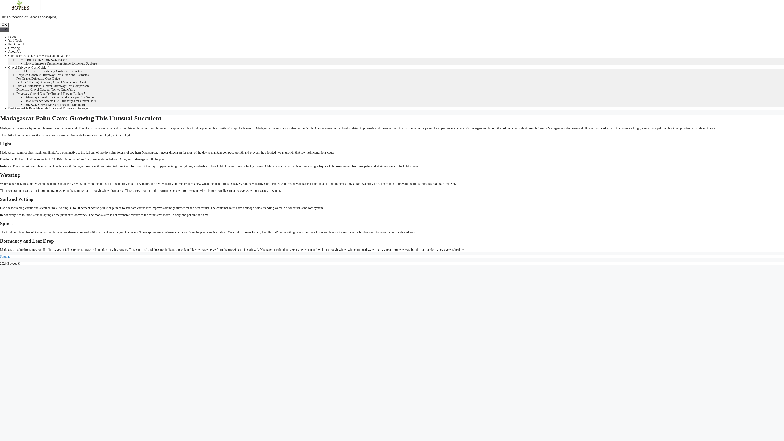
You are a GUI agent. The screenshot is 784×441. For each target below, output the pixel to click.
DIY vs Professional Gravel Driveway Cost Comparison (52, 86)
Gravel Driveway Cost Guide (27, 67)
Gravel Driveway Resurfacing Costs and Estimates (49, 71)
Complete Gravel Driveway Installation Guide (38, 55)
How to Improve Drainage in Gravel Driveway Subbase (60, 63)
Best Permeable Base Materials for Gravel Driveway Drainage (48, 108)
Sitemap (5, 256)
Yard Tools (15, 40)
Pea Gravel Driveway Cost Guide (38, 78)
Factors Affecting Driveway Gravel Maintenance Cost (51, 82)
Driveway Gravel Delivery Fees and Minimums (55, 104)
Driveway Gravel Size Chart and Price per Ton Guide (59, 97)
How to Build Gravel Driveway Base (40, 59)
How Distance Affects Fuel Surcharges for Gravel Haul (60, 101)
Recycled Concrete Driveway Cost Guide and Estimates (52, 75)
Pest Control (16, 44)
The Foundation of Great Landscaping (28, 17)
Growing (14, 48)
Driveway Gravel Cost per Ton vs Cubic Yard (45, 89)
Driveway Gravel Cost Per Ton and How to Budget (49, 93)
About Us (14, 51)
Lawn (12, 37)
